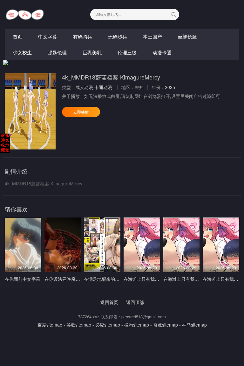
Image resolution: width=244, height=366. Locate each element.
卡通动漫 (103, 87)
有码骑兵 (82, 36)
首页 (17, 36)
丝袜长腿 (187, 36)
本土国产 (152, 36)
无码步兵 (117, 36)
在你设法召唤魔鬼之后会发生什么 (77, 279)
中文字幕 (47, 36)
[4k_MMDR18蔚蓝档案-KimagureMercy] (30, 111)
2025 (170, 87)
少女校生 (22, 52)
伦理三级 (127, 52)
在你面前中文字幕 (22, 279)
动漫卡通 (162, 52)
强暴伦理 (57, 52)
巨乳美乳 (92, 52)
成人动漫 (84, 87)
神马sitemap (194, 324)
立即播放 (81, 111)
